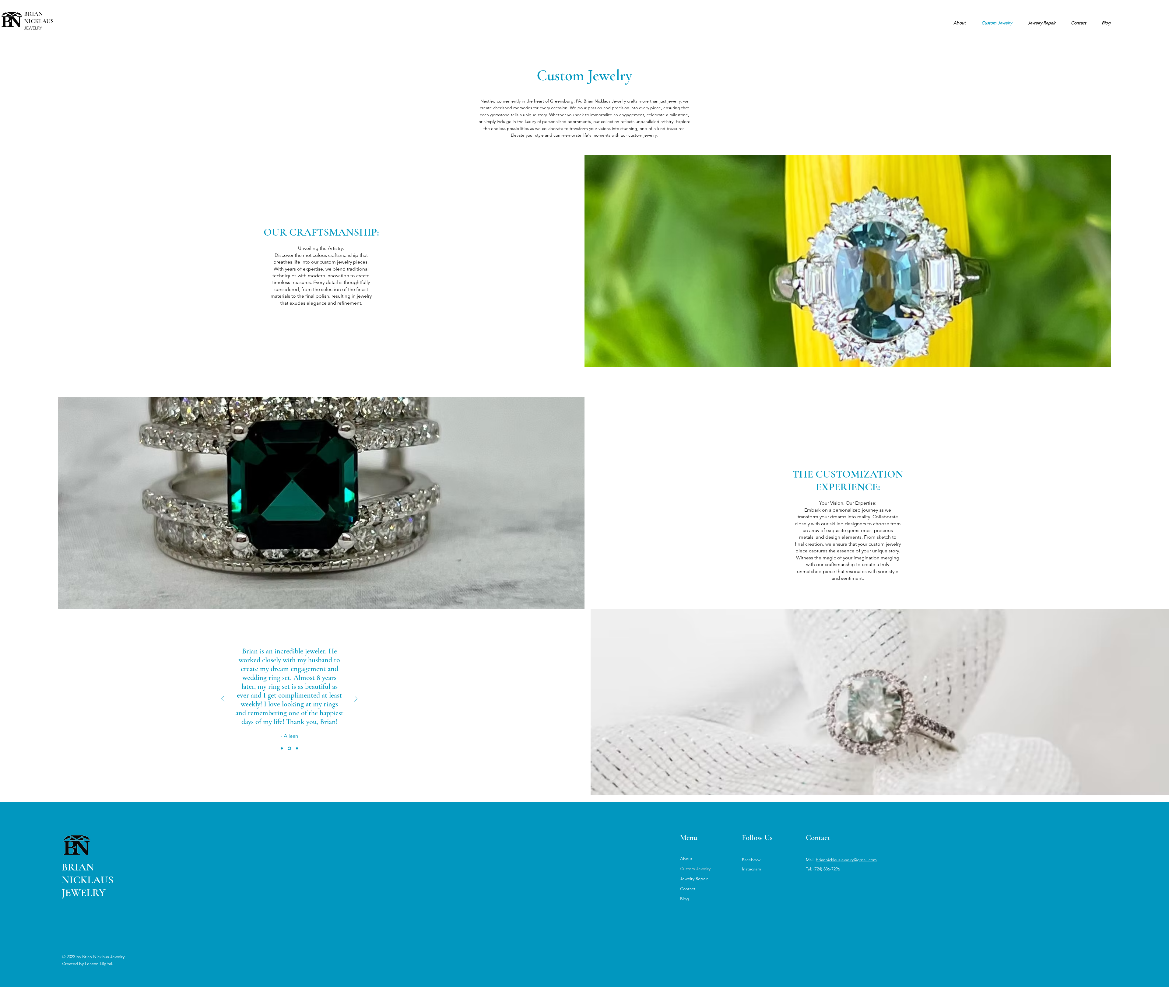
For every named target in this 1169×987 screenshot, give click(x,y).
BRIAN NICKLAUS (39, 17)
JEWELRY (33, 28)
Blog (684, 898)
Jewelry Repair (694, 878)
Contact (687, 888)
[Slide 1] (282, 748)
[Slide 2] (289, 748)
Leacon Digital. (99, 963)
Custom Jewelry (695, 868)
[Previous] (222, 699)
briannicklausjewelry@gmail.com (846, 860)
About (686, 858)
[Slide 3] (297, 748)
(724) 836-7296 (826, 869)
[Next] (355, 699)
